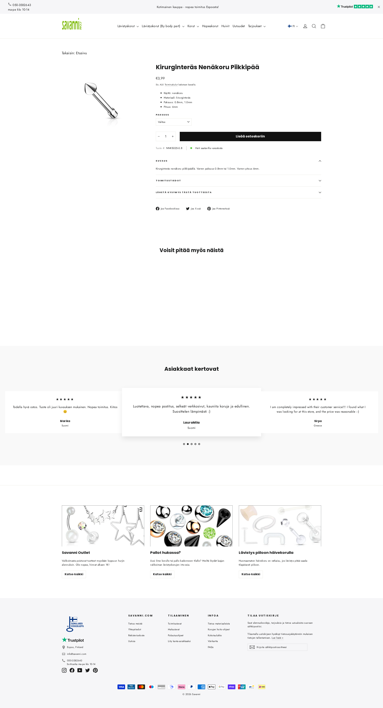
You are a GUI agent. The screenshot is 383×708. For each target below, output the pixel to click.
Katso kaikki (74, 574)
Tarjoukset (255, 26)
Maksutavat (174, 629)
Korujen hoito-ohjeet (219, 629)
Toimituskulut (171, 84)
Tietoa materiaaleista (219, 623)
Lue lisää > (277, 638)
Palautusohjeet (176, 635)
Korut (192, 26)
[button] (293, 26)
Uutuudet (239, 26)
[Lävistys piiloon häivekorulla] (280, 526)
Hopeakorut (210, 26)
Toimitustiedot (168, 180)
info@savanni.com (76, 654)
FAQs (211, 647)
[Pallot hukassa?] (191, 526)
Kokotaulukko (215, 635)
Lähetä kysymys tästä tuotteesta (184, 192)
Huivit (225, 26)
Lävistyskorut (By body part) (161, 26)
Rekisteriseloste (136, 635)
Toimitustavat (175, 623)
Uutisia (131, 641)
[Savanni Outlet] (103, 526)
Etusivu (81, 53)
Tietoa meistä (135, 623)
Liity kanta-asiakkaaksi (179, 641)
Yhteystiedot (134, 629)
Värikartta (213, 641)
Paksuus (162, 115)
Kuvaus (162, 160)
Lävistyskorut (126, 26)
